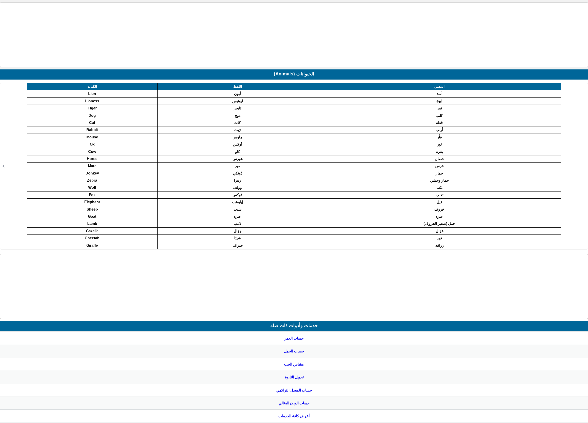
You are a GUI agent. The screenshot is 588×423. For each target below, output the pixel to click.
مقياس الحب (294, 364)
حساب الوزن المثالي (294, 403)
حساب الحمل (294, 351)
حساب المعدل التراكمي (294, 390)
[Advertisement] (294, 35)
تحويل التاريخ (294, 377)
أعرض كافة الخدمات (294, 416)
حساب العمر (294, 338)
